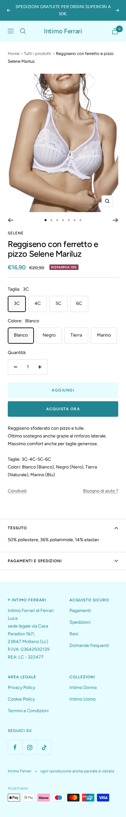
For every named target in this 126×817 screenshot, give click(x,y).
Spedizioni (79, 622)
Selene (16, 233)
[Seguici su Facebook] (15, 747)
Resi (73, 634)
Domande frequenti (89, 645)
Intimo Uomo (82, 699)
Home (13, 53)
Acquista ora (63, 409)
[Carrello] (115, 31)
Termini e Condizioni (28, 711)
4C (38, 303)
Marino (104, 335)
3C (17, 303)
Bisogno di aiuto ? (100, 491)
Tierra (76, 335)
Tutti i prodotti (37, 53)
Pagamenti (80, 610)
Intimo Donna (83, 687)
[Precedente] (10, 220)
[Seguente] (115, 220)
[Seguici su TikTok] (44, 747)
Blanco (21, 335)
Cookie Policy (21, 699)
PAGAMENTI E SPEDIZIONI (35, 561)
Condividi (17, 491)
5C (58, 303)
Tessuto (17, 528)
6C (79, 303)
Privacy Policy (21, 687)
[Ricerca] (23, 31)
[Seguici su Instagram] (29, 747)
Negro (49, 335)
